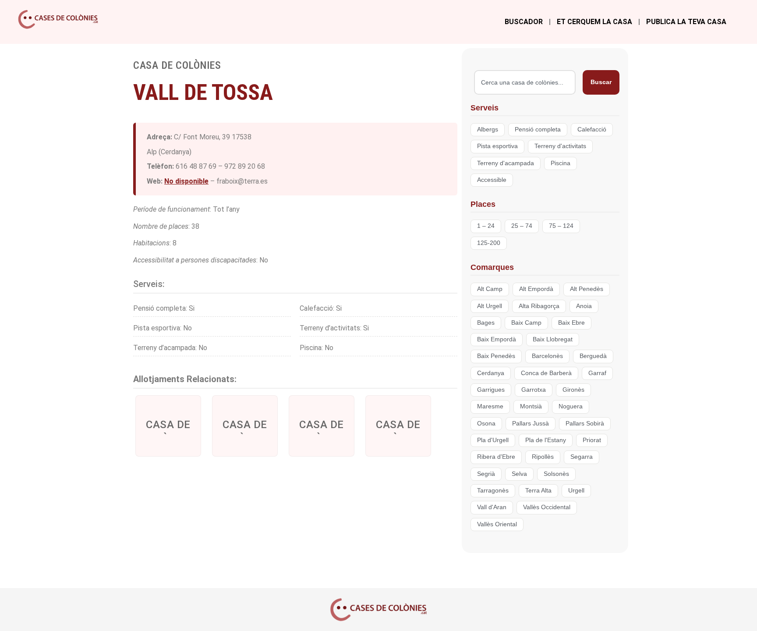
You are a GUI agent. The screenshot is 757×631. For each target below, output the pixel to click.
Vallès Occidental (546, 507)
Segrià (486, 474)
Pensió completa (538, 129)
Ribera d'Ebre (496, 457)
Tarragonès (493, 490)
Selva (519, 474)
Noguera (571, 406)
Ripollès (543, 457)
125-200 (488, 243)
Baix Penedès (496, 356)
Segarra (581, 457)
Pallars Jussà (530, 423)
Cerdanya (490, 373)
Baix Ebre (571, 322)
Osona (486, 423)
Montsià (531, 406)
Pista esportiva (497, 146)
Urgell (576, 490)
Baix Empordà (496, 339)
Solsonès (556, 474)
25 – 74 (521, 226)
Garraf (597, 373)
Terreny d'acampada (505, 163)
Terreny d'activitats (560, 146)
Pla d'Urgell (493, 440)
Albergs (487, 129)
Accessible (491, 180)
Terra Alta (538, 490)
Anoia (584, 306)
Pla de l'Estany (545, 440)
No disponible (186, 181)
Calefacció (591, 129)
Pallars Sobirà (585, 423)
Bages (486, 322)
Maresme (490, 406)
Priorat (592, 440)
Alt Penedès (586, 289)
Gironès (573, 389)
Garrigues (491, 389)
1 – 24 (486, 226)
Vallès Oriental (497, 524)
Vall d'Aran (491, 507)
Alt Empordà (536, 289)
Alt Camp (489, 289)
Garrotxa (533, 389)
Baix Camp (526, 322)
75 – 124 (561, 226)
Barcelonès (547, 356)
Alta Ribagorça (539, 306)
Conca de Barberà (546, 373)
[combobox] (525, 82)
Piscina (560, 163)
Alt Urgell (489, 306)
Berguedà (593, 356)
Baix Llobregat (553, 339)
